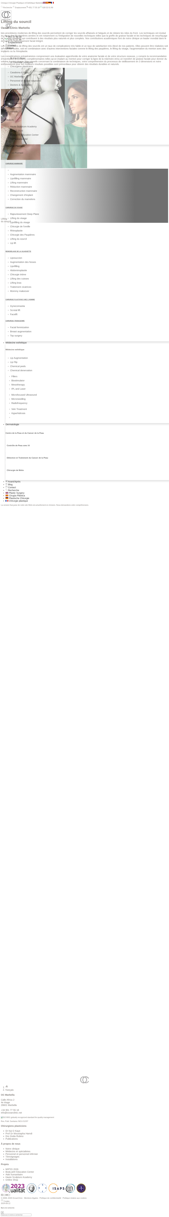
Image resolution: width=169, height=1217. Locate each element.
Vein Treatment (19, 409)
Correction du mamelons (22, 199)
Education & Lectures (21, 99)
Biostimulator (18, 380)
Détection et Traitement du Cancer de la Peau (27, 458)
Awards (14, 111)
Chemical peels (18, 366)
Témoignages (12, 1156)
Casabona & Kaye (19, 72)
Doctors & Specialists (21, 85)
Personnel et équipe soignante (25, 80)
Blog (10, 484)
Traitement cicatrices (20, 287)
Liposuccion (16, 258)
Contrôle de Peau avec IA (18, 445)
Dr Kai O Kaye (17, 58)
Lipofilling (14, 266)
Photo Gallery (17, 89)
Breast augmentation (20, 331)
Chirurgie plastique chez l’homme (20, 299)
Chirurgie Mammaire (14, 163)
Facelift (13, 314)
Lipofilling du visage (20, 222)
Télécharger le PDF (32, 518)
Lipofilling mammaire (20, 178)
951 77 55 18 (34, 8)
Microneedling (18, 399)
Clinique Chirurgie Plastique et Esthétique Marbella (22, 3)
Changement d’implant (21, 195)
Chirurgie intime (18, 274)
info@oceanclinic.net (11, 1112)
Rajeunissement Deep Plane (24, 214)
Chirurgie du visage (14, 207)
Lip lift (13, 243)
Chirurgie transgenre (15, 321)
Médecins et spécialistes (18, 1151)
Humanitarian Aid (18, 139)
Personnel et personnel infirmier (22, 1154)
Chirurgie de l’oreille (20, 226)
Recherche (7, 8)
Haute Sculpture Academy (23, 126)
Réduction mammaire (21, 186)
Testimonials (16, 95)
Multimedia (15, 107)
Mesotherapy (18, 384)
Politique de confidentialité (50, 1198)
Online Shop (12, 1180)
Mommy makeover (19, 291)
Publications (16, 103)
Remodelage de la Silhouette (18, 251)
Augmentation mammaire (23, 174)
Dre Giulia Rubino (14, 1136)
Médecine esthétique (16, 342)
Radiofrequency (19, 403)
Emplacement (20, 8)
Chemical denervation (21, 370)
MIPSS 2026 (16, 130)
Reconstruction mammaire (23, 191)
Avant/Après (13, 481)
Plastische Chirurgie (18, 498)
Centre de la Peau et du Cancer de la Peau (25, 433)
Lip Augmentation (19, 358)
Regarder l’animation (11, 518)
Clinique (10, 48)
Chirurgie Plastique (15, 146)
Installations (12, 1159)
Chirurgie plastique (18, 501)
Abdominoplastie (18, 270)
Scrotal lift (15, 310)
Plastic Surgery (16, 493)
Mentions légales (31, 1198)
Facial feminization (19, 327)
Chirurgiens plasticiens (21, 66)
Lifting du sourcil (18, 239)
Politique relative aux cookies (75, 1198)
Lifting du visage (18, 218)
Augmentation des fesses (23, 262)
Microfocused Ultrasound (24, 395)
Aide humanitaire (14, 1174)
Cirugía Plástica (16, 495)
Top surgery (16, 335)
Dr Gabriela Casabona (21, 62)
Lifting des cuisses (19, 278)
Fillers (14, 376)
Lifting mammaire (19, 182)
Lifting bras (15, 283)
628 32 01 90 (47, 8)
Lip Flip (13, 362)
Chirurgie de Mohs (15, 470)
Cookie (6, 1201)
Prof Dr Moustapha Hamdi (19, 1133)
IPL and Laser (18, 389)
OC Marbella (16, 76)
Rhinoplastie (16, 230)
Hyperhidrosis (18, 413)
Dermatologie (12, 424)
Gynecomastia (17, 306)
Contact (11, 45)
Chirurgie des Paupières (22, 234)
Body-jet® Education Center (24, 135)
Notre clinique (12, 1148)
